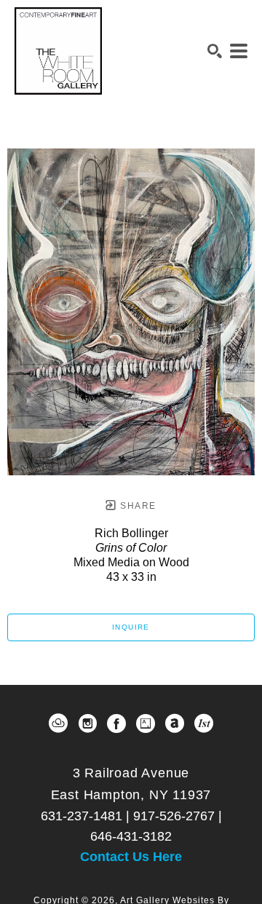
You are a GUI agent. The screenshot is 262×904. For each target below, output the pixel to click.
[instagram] (87, 723)
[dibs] (203, 723)
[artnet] (174, 723)
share (136, 506)
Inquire (131, 627)
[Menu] (238, 51)
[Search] (214, 51)
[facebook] (116, 723)
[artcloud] (58, 723)
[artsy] (145, 723)
